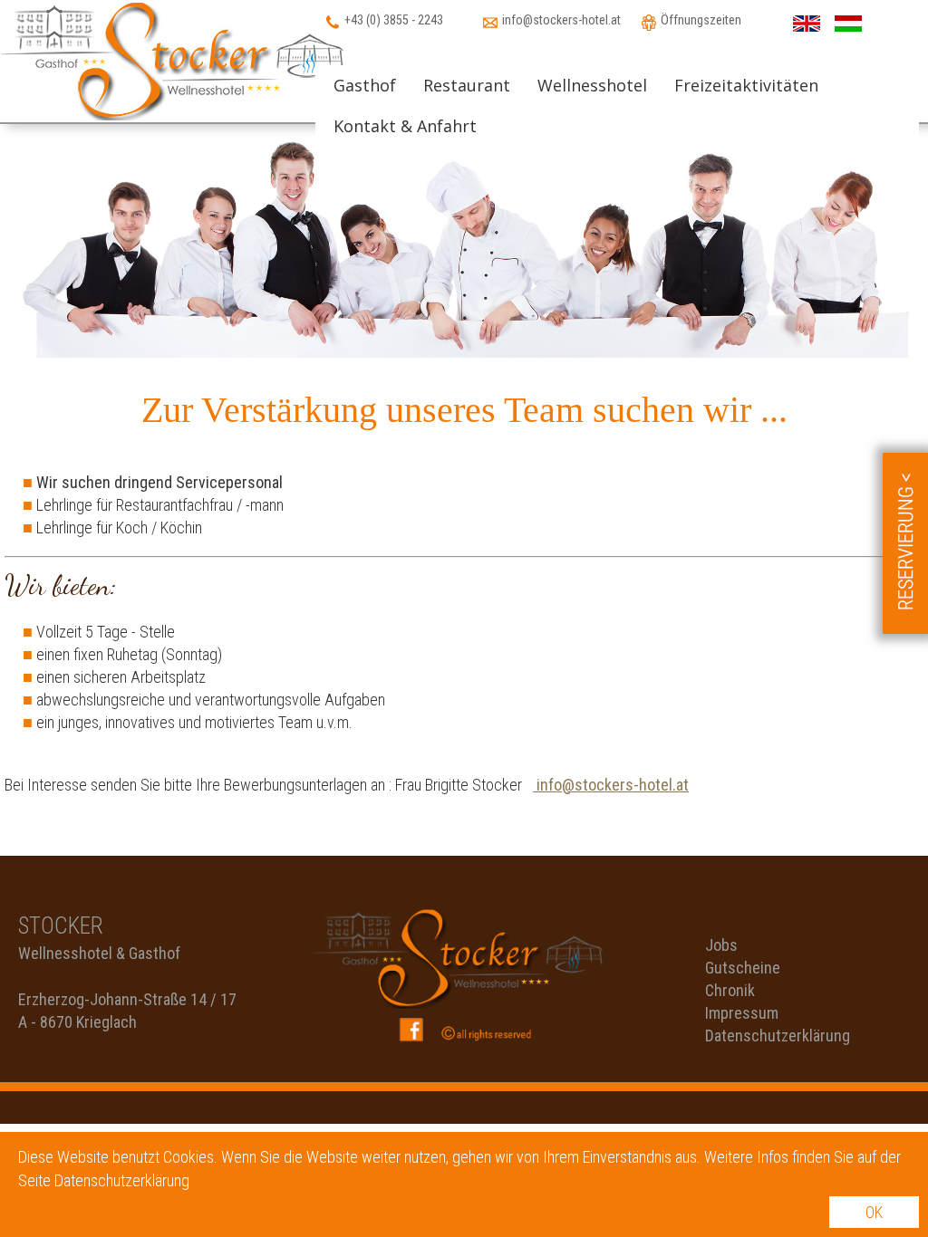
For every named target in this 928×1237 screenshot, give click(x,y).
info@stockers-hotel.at (611, 784)
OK (874, 1212)
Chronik (730, 990)
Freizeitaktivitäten (746, 85)
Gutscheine (742, 967)
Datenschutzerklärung (777, 1035)
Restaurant (466, 85)
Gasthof (365, 85)
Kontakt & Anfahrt (405, 126)
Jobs (721, 944)
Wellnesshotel (592, 85)
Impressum (741, 1012)
